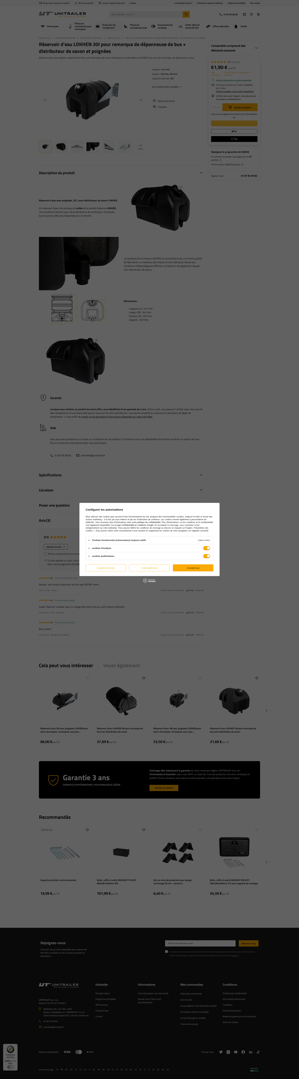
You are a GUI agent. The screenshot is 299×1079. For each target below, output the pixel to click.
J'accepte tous (193, 567)
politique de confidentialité (149, 522)
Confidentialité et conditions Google (137, 525)
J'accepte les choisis (106, 567)
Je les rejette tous (149, 567)
